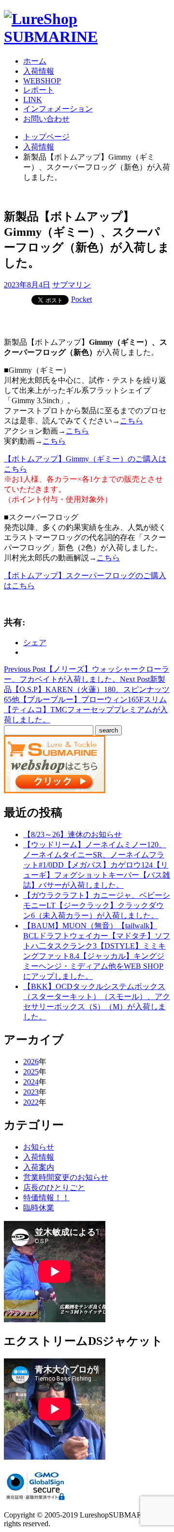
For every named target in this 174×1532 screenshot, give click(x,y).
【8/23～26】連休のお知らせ (72, 834)
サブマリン (71, 285)
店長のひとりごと (54, 1187)
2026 (31, 1061)
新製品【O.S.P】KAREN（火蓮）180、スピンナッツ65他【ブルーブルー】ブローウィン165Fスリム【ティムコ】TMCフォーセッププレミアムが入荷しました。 (87, 699)
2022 (31, 1102)
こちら (131, 421)
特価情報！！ (46, 1197)
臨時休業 (38, 1208)
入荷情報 (38, 71)
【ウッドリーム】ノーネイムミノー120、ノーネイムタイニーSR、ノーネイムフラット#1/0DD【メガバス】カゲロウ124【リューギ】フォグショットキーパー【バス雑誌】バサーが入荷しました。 (96, 865)
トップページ (46, 137)
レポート (38, 90)
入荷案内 (38, 1167)
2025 (31, 1072)
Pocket (81, 299)
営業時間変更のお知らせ (65, 1177)
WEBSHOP (42, 81)
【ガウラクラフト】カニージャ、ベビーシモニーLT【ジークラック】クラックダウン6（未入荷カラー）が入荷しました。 (96, 905)
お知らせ (38, 1147)
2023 (31, 1092)
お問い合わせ (46, 119)
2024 (31, 1082)
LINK (32, 99)
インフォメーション (58, 109)
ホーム (34, 61)
